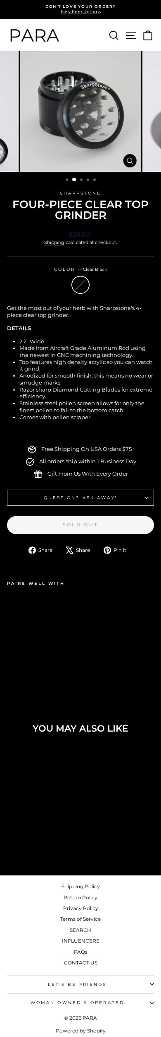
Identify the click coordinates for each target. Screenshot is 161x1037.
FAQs (81, 952)
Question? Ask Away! (81, 497)
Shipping (54, 242)
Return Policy (80, 897)
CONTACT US (80, 963)
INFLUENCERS (80, 941)
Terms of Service (80, 919)
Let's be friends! (78, 984)
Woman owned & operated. (78, 1002)
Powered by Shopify (81, 1031)
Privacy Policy (80, 908)
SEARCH (80, 930)
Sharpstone (81, 193)
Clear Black (80, 285)
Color (80, 269)
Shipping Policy (81, 886)
